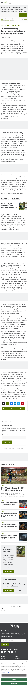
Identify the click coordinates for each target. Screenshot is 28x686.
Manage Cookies (14, 675)
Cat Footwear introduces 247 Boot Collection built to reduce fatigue (9, 526)
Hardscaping (17, 25)
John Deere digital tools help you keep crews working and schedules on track (8, 205)
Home (2, 485)
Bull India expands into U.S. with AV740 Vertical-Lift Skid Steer (9, 515)
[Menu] (2, 2)
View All (19, 590)
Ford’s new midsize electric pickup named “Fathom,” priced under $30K (9, 537)
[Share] (11, 403)
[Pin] (22, 403)
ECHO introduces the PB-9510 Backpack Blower (12, 489)
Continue (7, 442)
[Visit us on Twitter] (5, 652)
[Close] (26, 661)
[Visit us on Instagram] (15, 652)
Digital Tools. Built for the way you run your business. (14, 585)
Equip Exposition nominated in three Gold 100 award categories (9, 504)
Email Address (6, 434)
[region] (14, 673)
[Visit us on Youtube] (12, 652)
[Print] (3, 403)
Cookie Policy (6, 672)
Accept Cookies (14, 683)
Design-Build (5, 25)
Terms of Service (8, 20)
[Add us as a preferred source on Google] (7, 403)
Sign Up (5, 644)
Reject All (14, 679)
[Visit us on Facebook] (2, 652)
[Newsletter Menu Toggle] (26, 2)
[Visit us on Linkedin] (9, 652)
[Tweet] (18, 403)
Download (8, 571)
